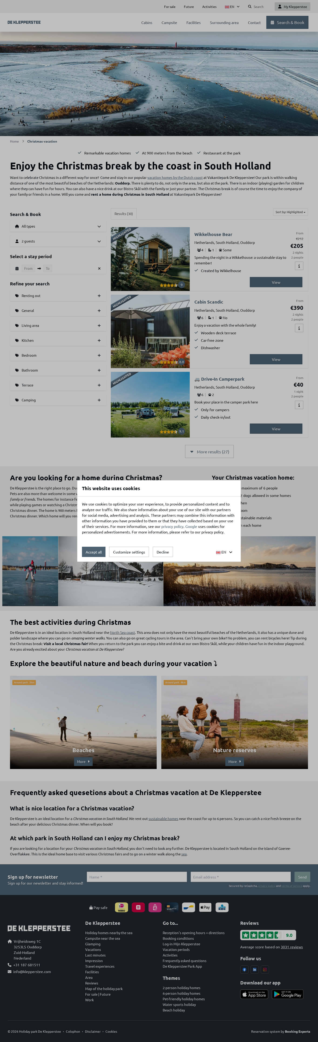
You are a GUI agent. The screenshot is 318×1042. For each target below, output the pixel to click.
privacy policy (172, 526)
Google (191, 526)
